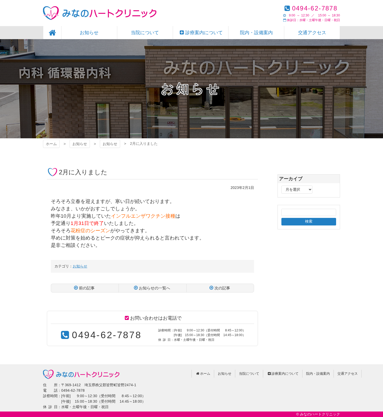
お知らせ (79, 144)
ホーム (51, 144)
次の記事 (222, 288)
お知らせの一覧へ (154, 288)
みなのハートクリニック (99, 13)
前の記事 (87, 288)
